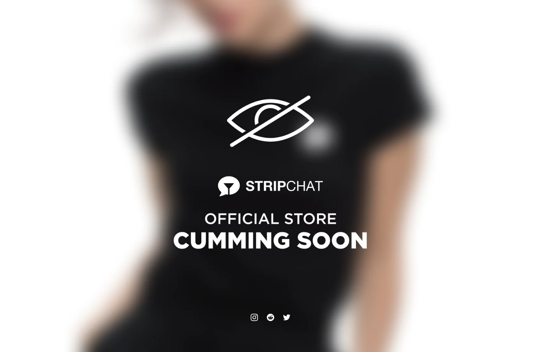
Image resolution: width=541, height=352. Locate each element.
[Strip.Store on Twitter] (287, 317)
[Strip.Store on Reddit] (270, 317)
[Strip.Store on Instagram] (254, 317)
